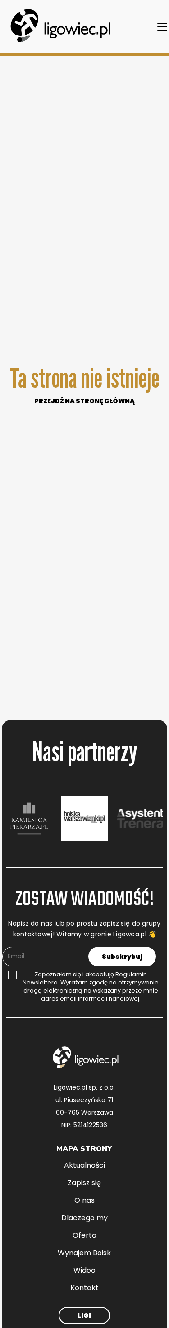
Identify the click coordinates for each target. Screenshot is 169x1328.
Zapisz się (84, 1183)
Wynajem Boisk (84, 1253)
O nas (84, 1200)
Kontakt (84, 1288)
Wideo (84, 1270)
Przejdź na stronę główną (84, 401)
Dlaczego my (84, 1218)
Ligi (84, 1315)
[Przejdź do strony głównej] (59, 26)
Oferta (84, 1235)
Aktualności (84, 1165)
